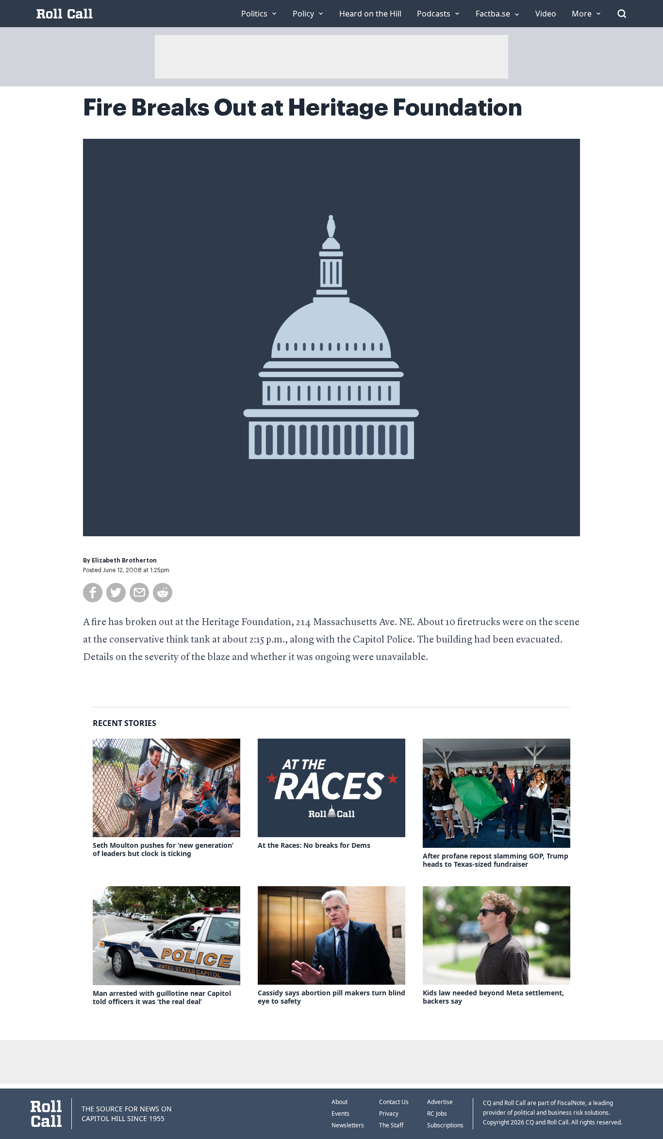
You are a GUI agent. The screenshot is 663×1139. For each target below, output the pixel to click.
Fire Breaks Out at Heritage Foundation (302, 107)
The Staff (391, 1125)
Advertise (440, 1102)
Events (340, 1113)
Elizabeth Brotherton (124, 560)
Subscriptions (445, 1125)
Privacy (388, 1113)
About (340, 1102)
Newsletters (348, 1125)
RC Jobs (437, 1113)
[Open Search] (622, 13)
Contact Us (394, 1102)
